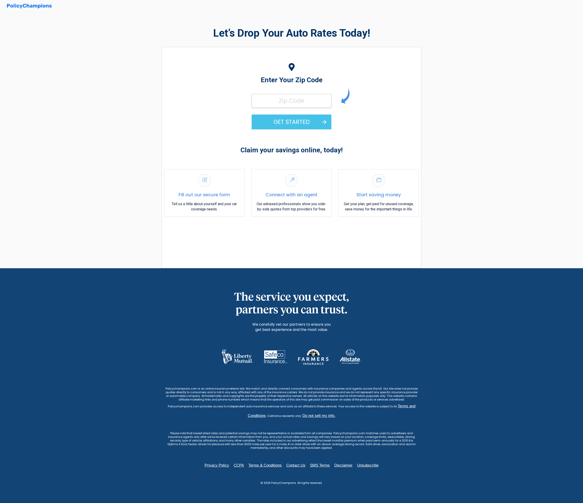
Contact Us (295, 465)
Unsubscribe (367, 465)
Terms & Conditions (265, 465)
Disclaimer (343, 465)
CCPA (239, 465)
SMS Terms (320, 465)
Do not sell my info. (318, 416)
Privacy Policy (217, 465)
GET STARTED (292, 122)
